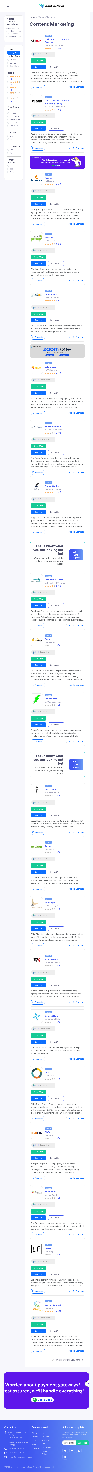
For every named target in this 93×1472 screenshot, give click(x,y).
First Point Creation (54, 579)
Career (35, 1437)
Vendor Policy (45, 1452)
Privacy (45, 1433)
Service (13, 63)
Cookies (45, 1437)
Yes (11, 136)
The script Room (53, 426)
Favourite (38, 87)
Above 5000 (15, 126)
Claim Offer (38, 61)
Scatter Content (53, 1305)
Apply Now (13, 53)
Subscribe (82, 1443)
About (34, 1433)
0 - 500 (13, 113)
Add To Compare (76, 87)
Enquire (38, 67)
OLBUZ (48, 1072)
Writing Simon (51, 959)
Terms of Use (46, 1442)
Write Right (50, 902)
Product (13, 60)
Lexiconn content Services (57, 40)
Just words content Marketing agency (57, 102)
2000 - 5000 (15, 123)
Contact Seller (56, 67)
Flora (47, 639)
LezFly (48, 1248)
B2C (11, 169)
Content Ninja (51, 1016)
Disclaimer (46, 1447)
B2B (11, 166)
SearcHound (51, 789)
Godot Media (51, 294)
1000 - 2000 (15, 119)
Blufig (47, 1132)
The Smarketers (53, 1191)
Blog (34, 1444)
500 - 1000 (14, 116)
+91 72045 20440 (16, 1448)
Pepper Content (52, 486)
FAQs (34, 1440)
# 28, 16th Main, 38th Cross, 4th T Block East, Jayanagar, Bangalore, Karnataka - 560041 (18, 1438)
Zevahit (48, 846)
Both (12, 172)
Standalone (14, 66)
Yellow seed (50, 367)
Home (32, 17)
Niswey (48, 178)
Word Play (50, 237)
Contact (35, 1448)
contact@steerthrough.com (20, 1457)
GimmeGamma (52, 698)
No (11, 139)
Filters (10, 49)
